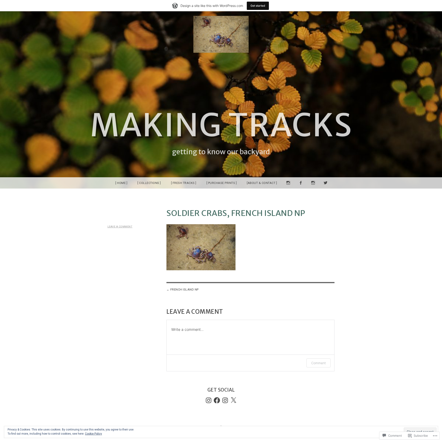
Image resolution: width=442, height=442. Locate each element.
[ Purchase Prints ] (221, 183)
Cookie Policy (93, 433)
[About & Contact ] (262, 183)
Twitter (325, 188)
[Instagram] (208, 400)
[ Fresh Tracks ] (183, 183)
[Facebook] (217, 400)
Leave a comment (120, 226)
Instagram (313, 188)
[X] (233, 400)
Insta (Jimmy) (288, 188)
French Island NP (184, 289)
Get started (257, 5)
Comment (318, 363)
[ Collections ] (149, 183)
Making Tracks (221, 125)
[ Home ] (121, 183)
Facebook (301, 188)
